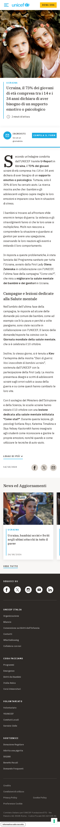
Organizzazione (11, 616)
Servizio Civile (10, 726)
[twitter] (44, 468)
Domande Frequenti (13, 768)
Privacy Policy (10, 798)
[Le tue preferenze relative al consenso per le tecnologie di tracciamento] (54, 821)
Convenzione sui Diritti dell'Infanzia (21, 628)
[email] (53, 468)
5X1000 (6, 756)
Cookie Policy (39, 798)
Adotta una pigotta (13, 750)
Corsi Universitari (12, 689)
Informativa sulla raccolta (13, 824)
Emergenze (8, 671)
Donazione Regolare (13, 744)
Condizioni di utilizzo (13, 792)
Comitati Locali (11, 719)
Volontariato (9, 707)
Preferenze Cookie (12, 804)
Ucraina (12, 83)
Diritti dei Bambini (12, 677)
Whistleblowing (11, 640)
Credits (7, 786)
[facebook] (34, 468)
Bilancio (7, 622)
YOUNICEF (8, 713)
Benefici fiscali (10, 762)
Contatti (7, 634)
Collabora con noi (12, 646)
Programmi (8, 665)
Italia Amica (9, 683)
